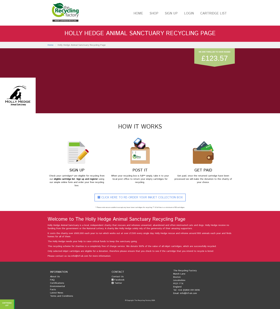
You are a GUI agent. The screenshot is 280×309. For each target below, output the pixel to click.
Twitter (118, 283)
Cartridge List (213, 13)
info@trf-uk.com (79, 256)
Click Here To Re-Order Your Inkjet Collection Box (141, 197)
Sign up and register (87, 179)
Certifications (57, 283)
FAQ (52, 279)
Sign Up (171, 13)
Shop (154, 13)
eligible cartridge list (64, 179)
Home (138, 13)
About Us (55, 276)
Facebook (119, 279)
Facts (53, 289)
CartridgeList (7, 304)
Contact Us (118, 276)
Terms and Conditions (61, 296)
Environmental (57, 286)
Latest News (56, 292)
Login (189, 13)
